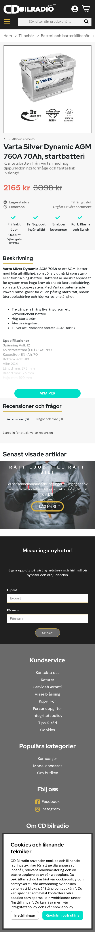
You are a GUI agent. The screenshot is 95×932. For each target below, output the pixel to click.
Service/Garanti (47, 687)
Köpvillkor (47, 701)
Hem (8, 35)
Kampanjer (47, 758)
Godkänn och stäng (63, 915)
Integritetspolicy (48, 715)
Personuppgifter (47, 708)
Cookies (47, 729)
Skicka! (47, 633)
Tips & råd (47, 722)
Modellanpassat (47, 765)
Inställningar (24, 915)
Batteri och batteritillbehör (66, 35)
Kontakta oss (47, 672)
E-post (12, 590)
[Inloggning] (74, 9)
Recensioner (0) (17, 419)
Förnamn (14, 610)
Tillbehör (26, 35)
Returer (47, 679)
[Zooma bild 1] (47, 89)
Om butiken (47, 772)
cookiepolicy (63, 907)
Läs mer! (47, 506)
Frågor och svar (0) (49, 419)
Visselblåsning (47, 694)
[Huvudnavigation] (7, 22)
